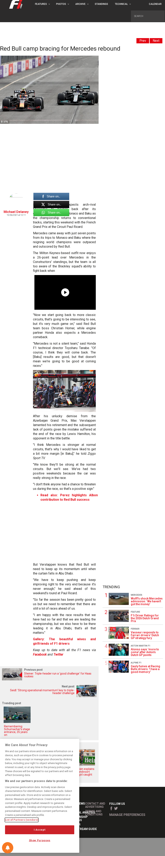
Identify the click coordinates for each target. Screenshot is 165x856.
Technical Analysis (80, 812)
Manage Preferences (127, 815)
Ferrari (135, 629)
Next (156, 41)
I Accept (39, 829)
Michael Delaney (16, 212)
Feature (135, 612)
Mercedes (136, 595)
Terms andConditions (94, 813)
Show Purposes (40, 840)
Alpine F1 (136, 662)
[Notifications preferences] (7, 847)
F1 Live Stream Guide (81, 829)
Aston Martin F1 (140, 645)
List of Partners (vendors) (21, 819)
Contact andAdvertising (95, 805)
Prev (142, 41)
